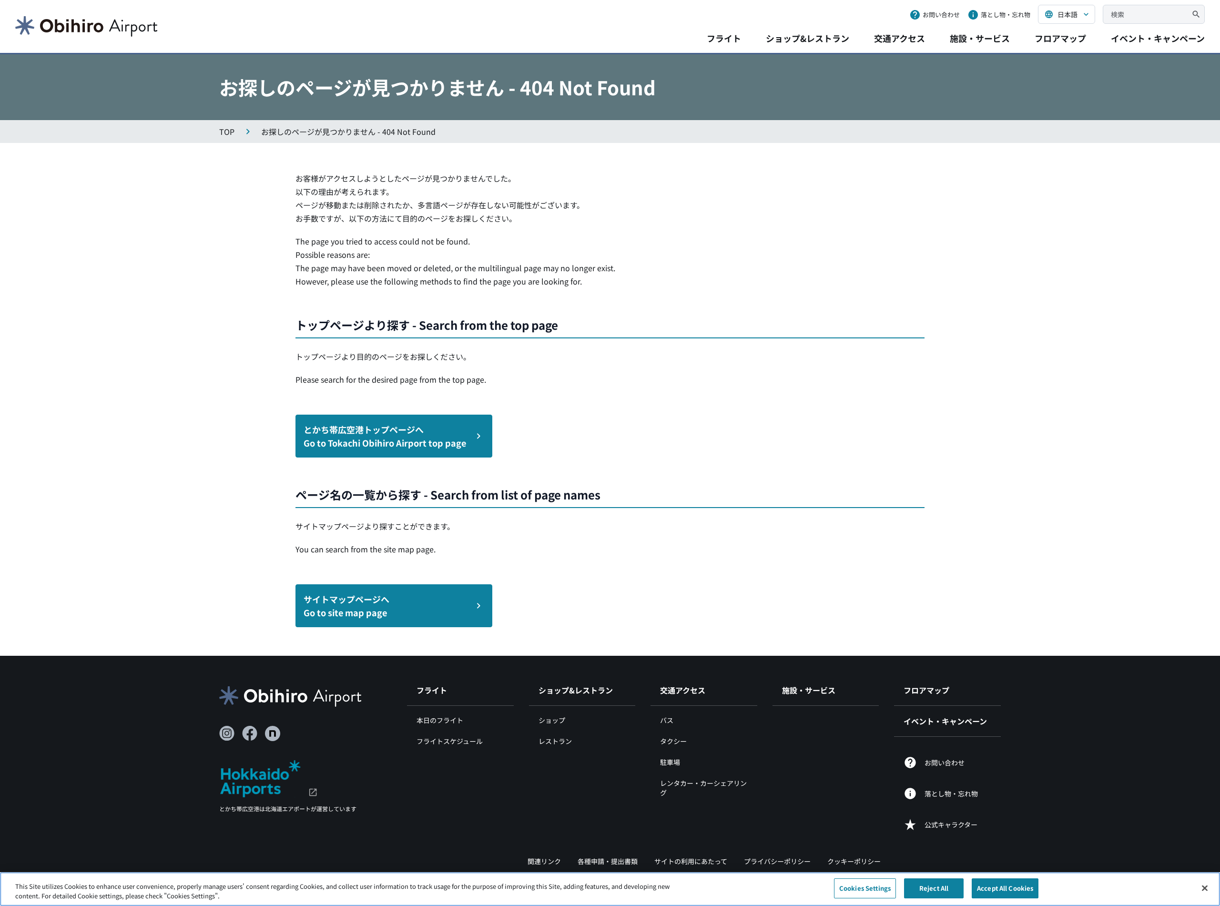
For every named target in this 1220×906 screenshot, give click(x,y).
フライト (724, 38)
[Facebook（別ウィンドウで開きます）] (249, 733)
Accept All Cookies (1005, 888)
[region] (610, 889)
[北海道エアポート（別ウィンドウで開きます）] (268, 777)
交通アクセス (899, 38)
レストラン (555, 741)
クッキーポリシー (854, 861)
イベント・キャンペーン (1158, 38)
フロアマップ (1060, 38)
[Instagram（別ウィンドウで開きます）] (226, 733)
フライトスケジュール (450, 741)
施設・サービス (980, 38)
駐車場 (670, 762)
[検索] (1196, 14)
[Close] (1204, 887)
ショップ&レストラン (807, 38)
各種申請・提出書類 (608, 861)
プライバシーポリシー (777, 861)
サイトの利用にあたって (690, 861)
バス (666, 720)
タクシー (673, 741)
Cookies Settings (865, 888)
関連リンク (544, 861)
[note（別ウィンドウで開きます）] (272, 733)
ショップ (552, 720)
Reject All (933, 888)
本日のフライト (440, 720)
